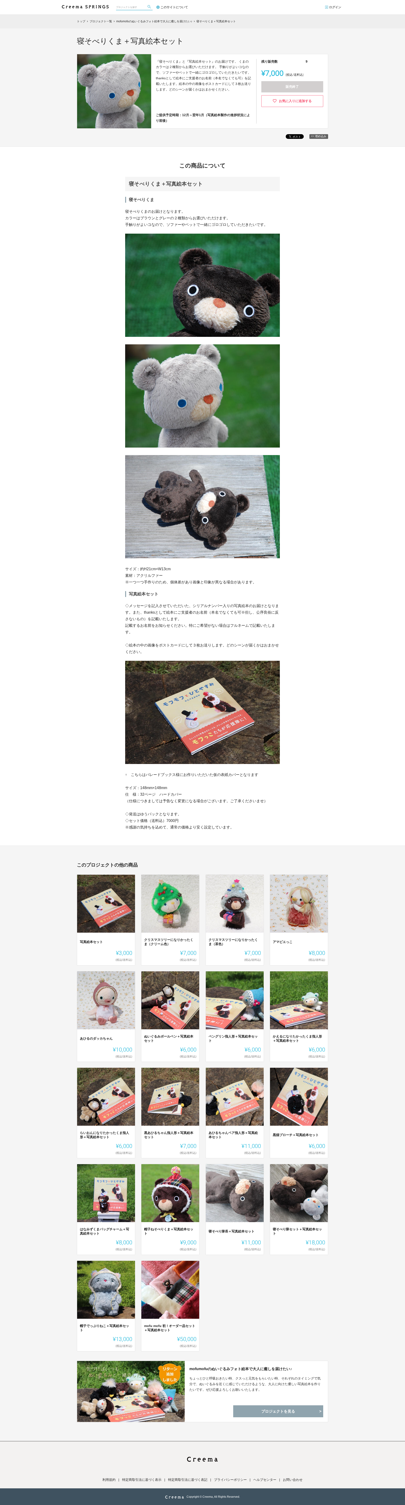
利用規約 (109, 1480)
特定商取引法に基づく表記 (187, 1480)
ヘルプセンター (264, 1480)
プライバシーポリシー (230, 1480)
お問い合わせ (293, 1480)
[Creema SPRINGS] (85, 5)
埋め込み (320, 136)
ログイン (335, 7)
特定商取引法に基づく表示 (141, 1480)
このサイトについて (174, 7)
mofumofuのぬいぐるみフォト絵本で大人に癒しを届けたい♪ (240, 1369)
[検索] (150, 7)
